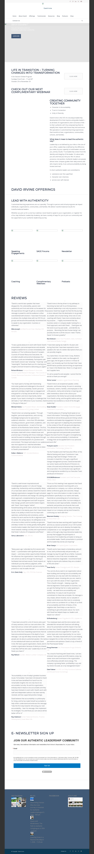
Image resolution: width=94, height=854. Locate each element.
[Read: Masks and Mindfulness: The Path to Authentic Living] (32, 819)
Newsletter (67, 251)
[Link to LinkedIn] (75, 1)
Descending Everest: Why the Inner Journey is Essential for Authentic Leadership (37, 807)
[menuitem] (14, 16)
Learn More (16, 36)
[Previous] (15, 508)
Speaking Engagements (17, 252)
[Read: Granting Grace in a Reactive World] (32, 835)
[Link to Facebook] (70, 1)
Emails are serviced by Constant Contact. (28, 760)
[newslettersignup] (72, 231)
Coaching (15, 281)
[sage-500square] (47, 231)
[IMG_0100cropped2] (21, 231)
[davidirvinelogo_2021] (47, 8)
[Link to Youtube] (81, 1)
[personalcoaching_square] (21, 261)
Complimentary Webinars (44, 282)
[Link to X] (78, 1)
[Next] (78, 508)
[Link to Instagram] (73, 1)
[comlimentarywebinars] (47, 261)
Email (15, 748)
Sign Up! (47, 765)
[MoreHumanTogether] (72, 261)
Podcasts (66, 281)
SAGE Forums (43, 251)
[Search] (81, 20)
